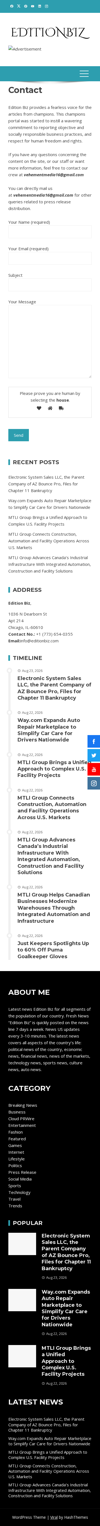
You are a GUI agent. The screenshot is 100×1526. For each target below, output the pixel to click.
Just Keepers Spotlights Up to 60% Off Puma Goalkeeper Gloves (53, 950)
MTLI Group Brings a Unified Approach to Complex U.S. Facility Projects (54, 769)
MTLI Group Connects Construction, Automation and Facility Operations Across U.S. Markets (48, 540)
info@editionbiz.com (39, 640)
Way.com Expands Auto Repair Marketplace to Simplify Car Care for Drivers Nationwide (49, 730)
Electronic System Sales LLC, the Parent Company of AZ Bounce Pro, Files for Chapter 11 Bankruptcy (46, 483)
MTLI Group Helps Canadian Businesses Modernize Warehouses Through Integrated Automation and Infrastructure (54, 908)
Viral (54, 1517)
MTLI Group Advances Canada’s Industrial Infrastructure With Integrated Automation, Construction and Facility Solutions (49, 564)
